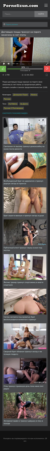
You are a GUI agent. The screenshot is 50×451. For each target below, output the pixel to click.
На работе (13, 104)
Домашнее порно (20, 95)
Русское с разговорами (13, 108)
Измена (34, 95)
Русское (7, 99)
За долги (24, 104)
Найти (41, 14)
